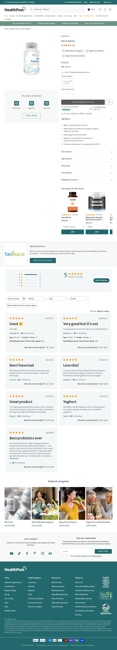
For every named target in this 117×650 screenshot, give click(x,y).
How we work (80, 603)
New (6, 16)
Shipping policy (64, 645)
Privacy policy (40, 645)
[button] (99, 9)
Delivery (31, 586)
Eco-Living (68, 16)
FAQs (30, 594)
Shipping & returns (69, 180)
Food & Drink (39, 16)
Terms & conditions (36, 599)
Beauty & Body (50, 16)
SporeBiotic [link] (66, 217)
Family (59, 16)
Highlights (65, 119)
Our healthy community (84, 611)
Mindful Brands (58, 590)
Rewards (31, 590)
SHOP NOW (10, 525)
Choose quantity (67, 89)
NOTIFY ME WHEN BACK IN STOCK (83, 102)
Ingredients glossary (60, 603)
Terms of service (52, 645)
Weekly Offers (89, 16)
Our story (79, 582)
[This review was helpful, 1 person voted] (47, 347)
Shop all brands (57, 599)
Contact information (77, 645)
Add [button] (73, 232)
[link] (72, 202)
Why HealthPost (81, 594)
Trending (8, 19)
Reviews (78, 615)
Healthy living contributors (85, 607)
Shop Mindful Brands (60, 594)
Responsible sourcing (83, 599)
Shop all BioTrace (43, 260)
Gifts (75, 16)
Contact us (32, 582)
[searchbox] (14, 298)
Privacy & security (35, 603)
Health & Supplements (25, 16)
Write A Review (101, 280)
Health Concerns (102, 16)
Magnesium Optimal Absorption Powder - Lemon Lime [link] (94, 218)
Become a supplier (35, 607)
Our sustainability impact (85, 586)
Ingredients (66, 159)
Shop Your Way (57, 607)
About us (107, 2)
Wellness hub (95, 2)
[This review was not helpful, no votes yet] (51, 347)
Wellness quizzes (58, 586)
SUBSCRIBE (103, 551)
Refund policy (89, 645)
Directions (65, 166)
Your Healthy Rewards (73, 2)
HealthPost (30, 645)
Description (66, 151)
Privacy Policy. (96, 556)
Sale (80, 16)
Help (85, 2)
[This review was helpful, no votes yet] (100, 347)
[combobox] (56, 9)
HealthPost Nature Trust (84, 590)
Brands (12, 16)
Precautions (66, 173)
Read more (14, 458)
